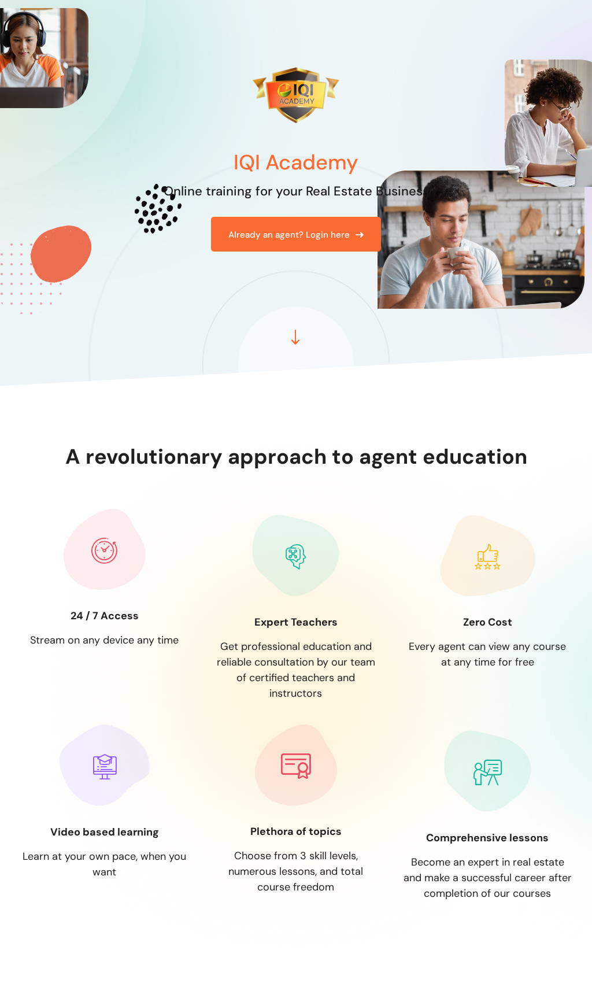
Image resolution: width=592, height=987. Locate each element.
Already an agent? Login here (289, 235)
